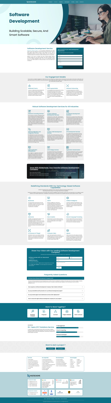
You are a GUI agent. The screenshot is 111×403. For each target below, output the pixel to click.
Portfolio (72, 1)
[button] (55, 278)
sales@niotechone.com (33, 260)
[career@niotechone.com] (28, 392)
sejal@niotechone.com (33, 381)
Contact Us (81, 1)
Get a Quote (60, 348)
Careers (77, 1)
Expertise (60, 1)
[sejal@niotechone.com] (28, 381)
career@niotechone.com (33, 392)
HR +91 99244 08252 (32, 394)
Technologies (67, 1)
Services (55, 1)
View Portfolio (50, 348)
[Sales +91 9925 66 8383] (28, 385)
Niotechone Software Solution (32, 50)
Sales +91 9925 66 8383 (33, 385)
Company (50, 1)
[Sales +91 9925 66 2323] (28, 384)
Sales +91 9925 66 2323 (33, 384)
